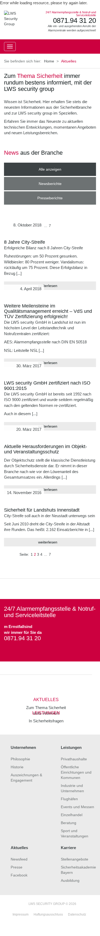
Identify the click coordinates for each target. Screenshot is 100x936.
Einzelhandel (71, 815)
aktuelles (46, 699)
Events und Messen (77, 807)
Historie (17, 767)
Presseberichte (50, 198)
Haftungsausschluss (48, 914)
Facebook (19, 875)
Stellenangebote (74, 859)
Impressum (21, 914)
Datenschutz (77, 914)
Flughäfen (69, 799)
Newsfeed (19, 859)
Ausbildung (70, 880)
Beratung (68, 823)
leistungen (46, 713)
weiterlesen (48, 542)
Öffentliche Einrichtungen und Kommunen (76, 772)
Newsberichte (50, 184)
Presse (16, 867)
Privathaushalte (74, 759)
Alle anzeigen (50, 169)
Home (49, 61)
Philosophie (20, 759)
